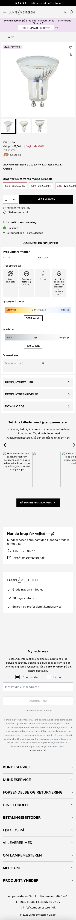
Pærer (10, 36)
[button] (8, 126)
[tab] (38, 767)
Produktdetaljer (19, 382)
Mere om (11, 867)
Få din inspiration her (36, 502)
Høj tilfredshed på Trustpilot (45, 3)
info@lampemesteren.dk (29, 557)
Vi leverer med (18, 842)
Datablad (15, 154)
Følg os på (14, 830)
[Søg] (65, 12)
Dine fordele (16, 804)
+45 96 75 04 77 (24, 551)
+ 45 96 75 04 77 (49, 902)
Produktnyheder (20, 880)
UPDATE (36, 27)
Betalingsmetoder (22, 817)
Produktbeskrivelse (21, 394)
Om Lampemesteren (22, 855)
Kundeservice (17, 767)
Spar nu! (38, 23)
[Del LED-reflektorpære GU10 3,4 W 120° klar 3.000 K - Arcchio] (70, 54)
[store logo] (23, 12)
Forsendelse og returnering (33, 792)
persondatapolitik (38, 750)
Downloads (14, 406)
